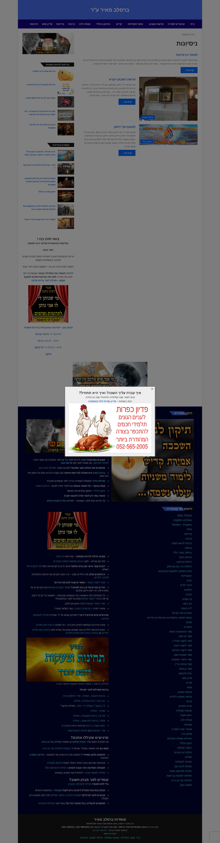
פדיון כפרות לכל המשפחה (102, 401)
